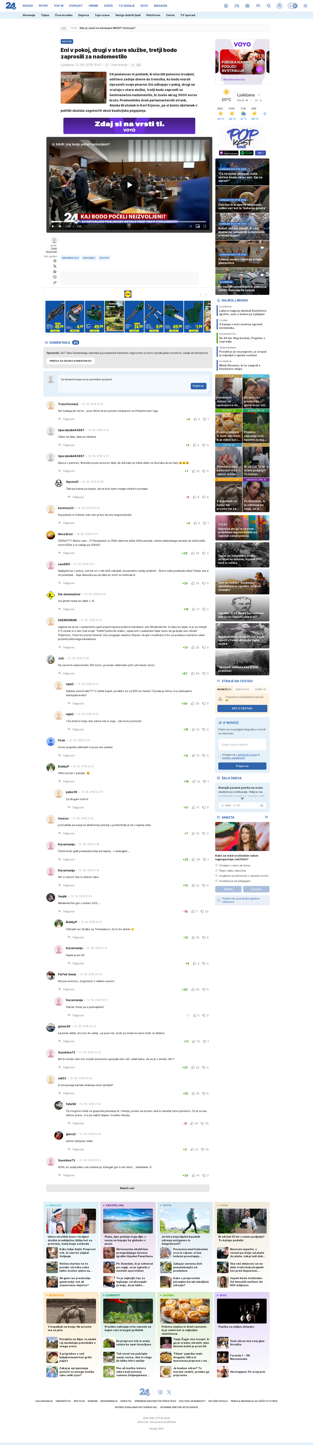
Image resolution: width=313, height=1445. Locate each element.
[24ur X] (169, 1392)
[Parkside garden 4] (54, 317)
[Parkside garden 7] (114, 317)
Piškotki (126, 1401)
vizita (167, 1205)
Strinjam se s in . (241, 756)
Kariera (93, 1401)
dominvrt (113, 1295)
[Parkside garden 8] (134, 317)
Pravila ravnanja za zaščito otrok (254, 1401)
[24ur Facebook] (160, 1392)
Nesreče (224, 689)
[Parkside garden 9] (153, 317)
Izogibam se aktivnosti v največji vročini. (244, 875)
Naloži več (127, 1188)
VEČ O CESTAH (242, 708)
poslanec (89, 258)
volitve (104, 258)
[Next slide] (206, 294)
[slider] (129, 221)
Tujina (45, 15)
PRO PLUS (79, 1401)
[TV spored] (247, 6)
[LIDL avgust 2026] (127, 294)
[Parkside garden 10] (173, 317)
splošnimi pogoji (247, 754)
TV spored (187, 15)
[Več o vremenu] (264, 113)
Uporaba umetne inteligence (179, 1407)
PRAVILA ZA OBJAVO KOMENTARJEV (71, 360)
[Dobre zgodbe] (226, 6)
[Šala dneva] (261, 805)
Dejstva (83, 15)
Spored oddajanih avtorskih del (136, 1407)
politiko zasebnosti (233, 757)
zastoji (242, 689)
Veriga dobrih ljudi (128, 15)
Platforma (153, 15)
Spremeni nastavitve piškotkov (155, 1401)
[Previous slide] (200, 294)
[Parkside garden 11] (193, 317)
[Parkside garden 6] (94, 317)
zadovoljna (115, 1205)
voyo (223, 1295)
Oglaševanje (44, 1401)
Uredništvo (63, 1401)
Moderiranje (109, 1401)
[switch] (293, 6)
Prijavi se (198, 385)
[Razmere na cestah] (258, 6)
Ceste (170, 15)
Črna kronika (63, 15)
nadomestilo (70, 258)
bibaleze (55, 1205)
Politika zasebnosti (192, 1401)
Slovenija (29, 15)
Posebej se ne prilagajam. (235, 881)
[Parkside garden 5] (74, 317)
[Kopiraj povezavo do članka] (55, 282)
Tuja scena (102, 15)
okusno (168, 1295)
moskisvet (57, 1295)
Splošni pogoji (218, 1401)
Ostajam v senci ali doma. (235, 865)
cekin (224, 1205)
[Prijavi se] (279, 6)
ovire (260, 689)
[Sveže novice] (63, 28)
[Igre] (236, 6)
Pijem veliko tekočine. (233, 870)
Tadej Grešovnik (51, 250)
